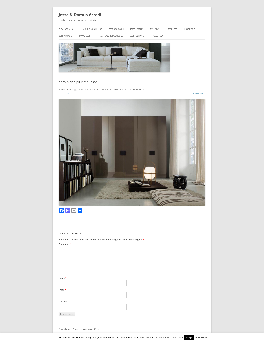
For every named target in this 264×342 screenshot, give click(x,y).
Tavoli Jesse (84, 36)
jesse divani (155, 29)
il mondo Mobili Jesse (91, 29)
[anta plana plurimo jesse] (132, 152)
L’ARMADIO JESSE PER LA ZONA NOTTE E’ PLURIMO (122, 89)
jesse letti (172, 29)
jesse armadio (65, 36)
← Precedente (66, 93)
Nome (63, 277)
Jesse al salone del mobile (110, 36)
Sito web (63, 301)
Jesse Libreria (136, 29)
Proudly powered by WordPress (86, 329)
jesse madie (189, 29)
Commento (65, 244)
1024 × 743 (91, 89)
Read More (201, 338)
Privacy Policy (158, 36)
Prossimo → (199, 93)
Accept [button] (189, 337)
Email (62, 289)
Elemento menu (66, 29)
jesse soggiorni (116, 29)
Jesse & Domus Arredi (80, 14)
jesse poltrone (137, 36)
